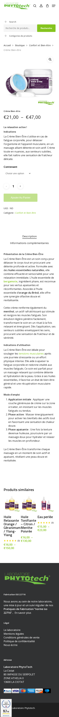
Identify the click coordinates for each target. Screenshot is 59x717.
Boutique (20, 45)
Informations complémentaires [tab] (29, 243)
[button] (53, 5)
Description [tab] (29, 236)
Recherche (46, 28)
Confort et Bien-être (40, 45)
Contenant (10, 167)
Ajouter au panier (20, 197)
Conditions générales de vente (21, 637)
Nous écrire (10, 645)
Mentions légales (14, 633)
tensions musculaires (31, 353)
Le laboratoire (12, 630)
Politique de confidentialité (19, 641)
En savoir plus (23, 612)
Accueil (7, 45)
